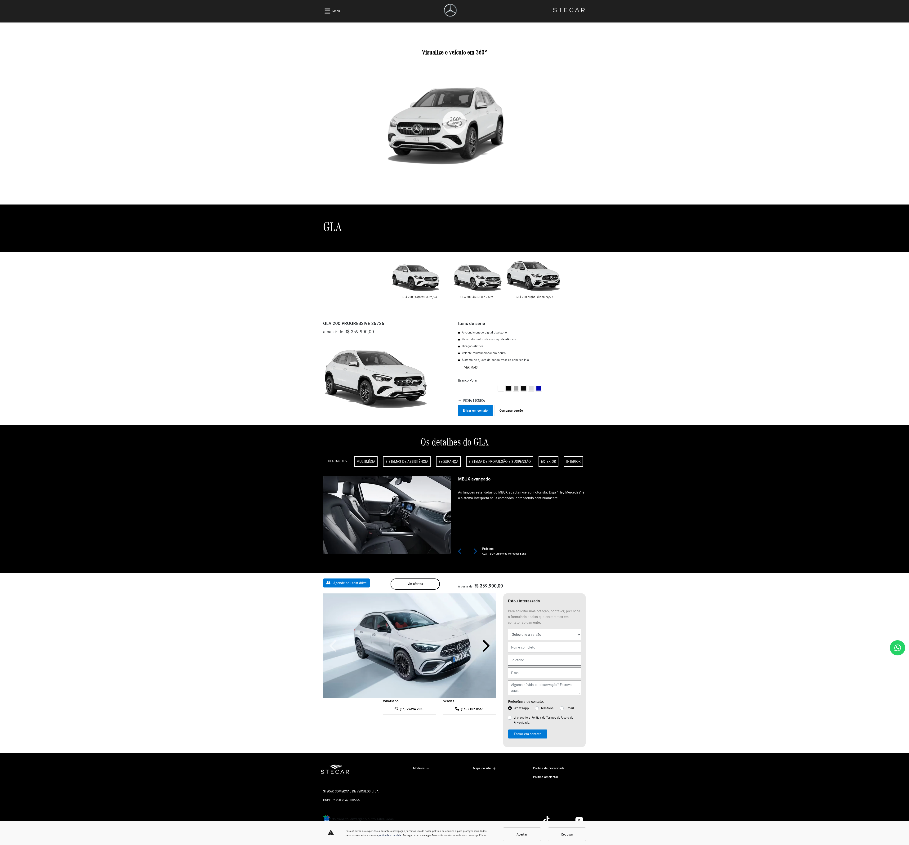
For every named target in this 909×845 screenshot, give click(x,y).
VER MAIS (470, 367)
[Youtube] (580, 819)
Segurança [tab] (448, 461)
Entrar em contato (475, 410)
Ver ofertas (415, 584)
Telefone (547, 708)
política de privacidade (390, 835)
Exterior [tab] (548, 461)
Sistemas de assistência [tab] (406, 461)
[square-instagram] (559, 819)
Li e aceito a (543, 720)
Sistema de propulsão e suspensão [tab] (499, 461)
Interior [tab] (573, 461)
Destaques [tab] (337, 461)
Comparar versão (511, 410)
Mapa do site (482, 768)
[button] (460, 551)
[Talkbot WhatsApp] (897, 647)
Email (570, 708)
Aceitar (522, 834)
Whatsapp (521, 708)
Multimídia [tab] (365, 461)
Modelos (418, 768)
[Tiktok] (548, 819)
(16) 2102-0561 (472, 709)
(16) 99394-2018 (412, 709)
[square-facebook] (570, 819)
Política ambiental (545, 777)
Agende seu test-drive (349, 583)
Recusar (567, 834)
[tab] (419, 280)
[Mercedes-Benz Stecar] (450, 10)
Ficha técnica (474, 400)
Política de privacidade (548, 768)
